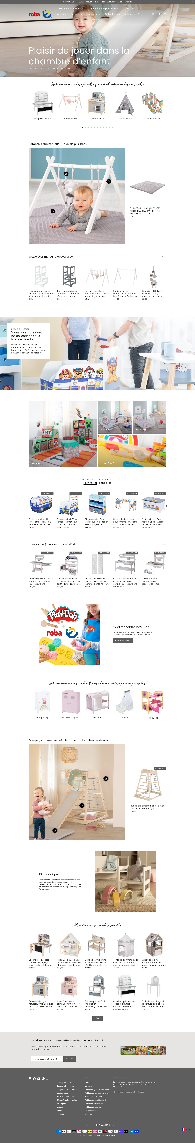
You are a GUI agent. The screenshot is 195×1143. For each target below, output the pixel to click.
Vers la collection (123, 640)
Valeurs (60, 1107)
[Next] (163, 106)
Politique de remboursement (96, 1093)
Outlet (96, 19)
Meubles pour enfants (72, 8)
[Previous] (31, 106)
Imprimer (88, 1114)
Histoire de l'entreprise (65, 1096)
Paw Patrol (90, 483)
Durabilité (60, 1114)
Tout (164, 257)
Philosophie (61, 1104)
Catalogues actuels (64, 1082)
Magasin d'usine (63, 1093)
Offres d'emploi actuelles (67, 1100)
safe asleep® (131, 14)
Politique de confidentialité (95, 1100)
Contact (88, 1082)
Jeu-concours (90, 1110)
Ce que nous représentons (67, 1089)
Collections (111, 14)
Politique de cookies (93, 1107)
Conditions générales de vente (97, 1089)
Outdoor (75, 14)
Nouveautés (93, 14)
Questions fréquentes (65, 1086)
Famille (59, 1110)
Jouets (60, 14)
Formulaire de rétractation (95, 1096)
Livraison (88, 1086)
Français (84, 1125)
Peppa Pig (105, 483)
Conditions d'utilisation (94, 1104)
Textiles (129, 8)
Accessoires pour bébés (105, 8)
